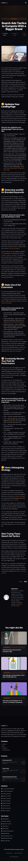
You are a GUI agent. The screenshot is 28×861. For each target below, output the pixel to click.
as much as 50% (14, 500)
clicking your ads (12, 420)
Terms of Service (18, 853)
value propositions (15, 248)
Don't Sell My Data (14, 856)
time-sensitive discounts (17, 322)
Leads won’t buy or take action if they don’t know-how (14, 168)
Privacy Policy (9, 853)
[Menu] (26, 2)
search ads (9, 77)
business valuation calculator (9, 255)
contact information (6, 303)
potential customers (20, 496)
